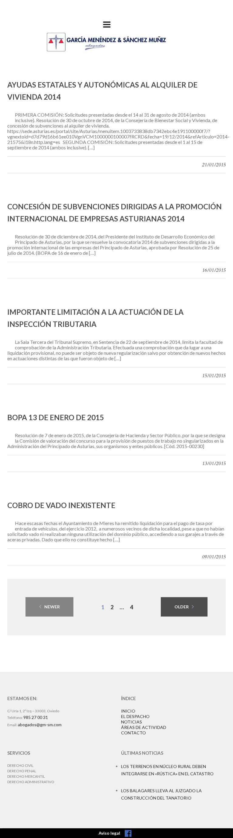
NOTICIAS (131, 721)
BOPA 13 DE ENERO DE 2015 (55, 417)
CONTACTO (133, 732)
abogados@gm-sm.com (40, 724)
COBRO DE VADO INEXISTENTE (61, 505)
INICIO (128, 710)
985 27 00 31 (35, 717)
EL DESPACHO (135, 716)
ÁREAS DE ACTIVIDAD (143, 727)
